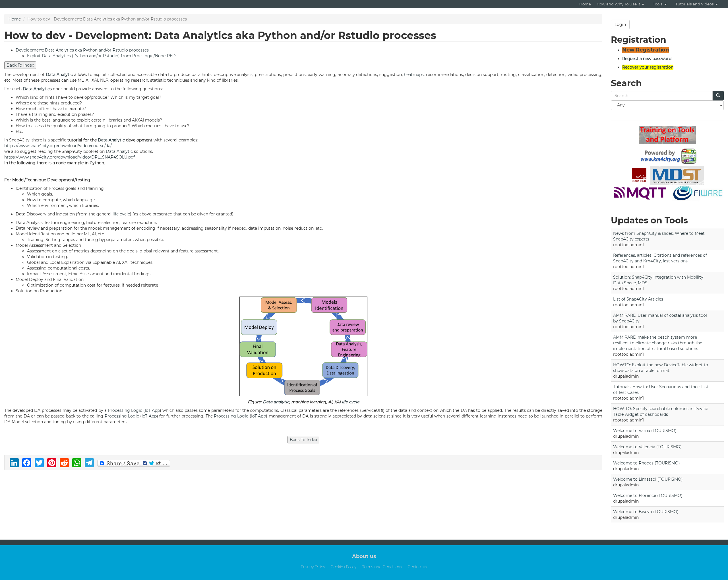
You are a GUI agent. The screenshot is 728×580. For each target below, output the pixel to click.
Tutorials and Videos (694, 4)
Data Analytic (59, 74)
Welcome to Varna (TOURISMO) (645, 430)
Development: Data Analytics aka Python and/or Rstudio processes (82, 50)
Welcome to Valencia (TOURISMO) (647, 446)
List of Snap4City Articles (638, 299)
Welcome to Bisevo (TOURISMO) (646, 511)
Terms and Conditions (382, 566)
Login (620, 24)
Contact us (417, 566)
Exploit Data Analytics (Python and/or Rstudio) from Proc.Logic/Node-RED (101, 55)
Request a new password (646, 58)
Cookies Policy (343, 566)
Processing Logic (125, 410)
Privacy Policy (313, 566)
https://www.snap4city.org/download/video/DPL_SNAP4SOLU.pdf (69, 157)
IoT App (152, 410)
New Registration (645, 50)
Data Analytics (37, 88)
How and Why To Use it (618, 4)
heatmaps (414, 74)
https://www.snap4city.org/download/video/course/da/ (58, 145)
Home (585, 4)
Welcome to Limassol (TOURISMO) (648, 479)
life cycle (121, 214)
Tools (658, 4)
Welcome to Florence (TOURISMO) (647, 495)
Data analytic (276, 401)
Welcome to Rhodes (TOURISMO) (646, 463)
